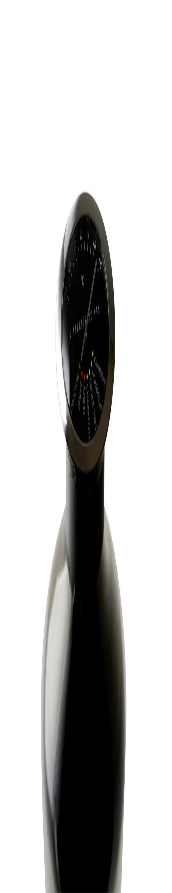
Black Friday (17, 850)
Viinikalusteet (17, 832)
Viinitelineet (17, 830)
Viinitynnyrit (17, 834)
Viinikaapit (16, 827)
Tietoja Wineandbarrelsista (23, 845)
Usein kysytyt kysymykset (23, 836)
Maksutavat (17, 841)
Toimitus (15, 843)
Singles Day (17, 852)
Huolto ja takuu (18, 839)
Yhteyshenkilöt (18, 848)
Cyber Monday (18, 855)
